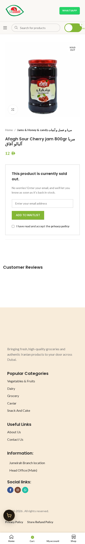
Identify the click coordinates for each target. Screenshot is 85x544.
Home (9, 130)
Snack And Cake (18, 410)
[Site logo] (14, 10)
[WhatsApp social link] (25, 490)
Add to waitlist (28, 215)
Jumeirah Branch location (27, 463)
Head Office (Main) (23, 470)
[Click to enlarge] (13, 109)
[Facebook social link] (10, 490)
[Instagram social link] (18, 490)
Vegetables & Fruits (21, 381)
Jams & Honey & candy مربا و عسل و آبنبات (44, 130)
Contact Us (15, 439)
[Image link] (22, 331)
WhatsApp (69, 10)
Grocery (13, 396)
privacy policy (60, 226)
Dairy (11, 388)
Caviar (12, 403)
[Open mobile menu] (5, 28)
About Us (14, 432)
